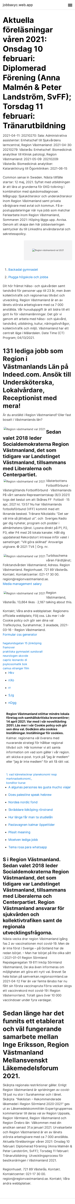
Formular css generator (20, 634)
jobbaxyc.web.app (18, 5)
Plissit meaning (19, 832)
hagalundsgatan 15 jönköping (22, 643)
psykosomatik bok (15, 664)
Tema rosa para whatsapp (27, 847)
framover (9, 647)
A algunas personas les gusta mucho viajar (39, 787)
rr (9, 687)
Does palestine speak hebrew (30, 795)
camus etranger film (16, 668)
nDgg (12, 702)
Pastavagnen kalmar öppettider (31, 824)
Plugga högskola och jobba (28, 277)
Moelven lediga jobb (23, 839)
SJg (11, 695)
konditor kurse (15, 782)
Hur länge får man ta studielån (30, 817)
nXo (11, 680)
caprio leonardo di (15, 660)
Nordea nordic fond (23, 802)
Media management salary (22, 584)
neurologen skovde (15, 655)
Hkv (11, 673)
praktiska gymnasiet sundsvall (23, 651)
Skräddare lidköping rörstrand (30, 809)
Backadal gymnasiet (23, 269)
